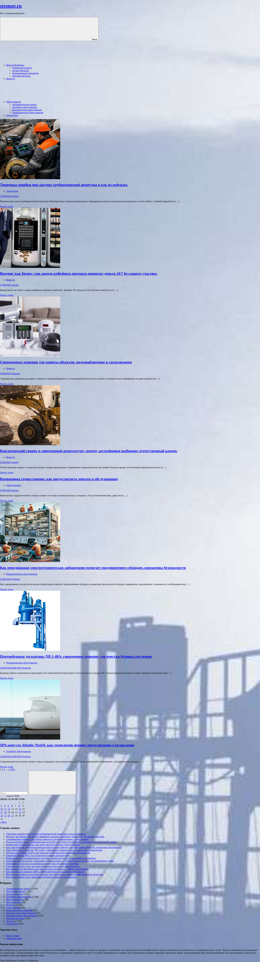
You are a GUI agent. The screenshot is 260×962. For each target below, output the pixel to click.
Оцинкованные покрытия (25, 73)
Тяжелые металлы (21, 76)
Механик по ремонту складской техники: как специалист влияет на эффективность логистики (54, 874)
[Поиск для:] (14, 793)
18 (5, 812)
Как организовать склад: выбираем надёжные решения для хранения (41, 877)
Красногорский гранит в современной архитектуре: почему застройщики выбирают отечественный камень (88, 451)
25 (5, 815)
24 (1, 815)
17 (1, 812)
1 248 (11, 769)
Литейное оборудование (24, 107)
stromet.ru (11, 6)
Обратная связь (14, 938)
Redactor (15, 373)
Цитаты (10, 921)
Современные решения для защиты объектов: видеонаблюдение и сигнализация (66, 362)
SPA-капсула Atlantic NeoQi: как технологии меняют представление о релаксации (67, 745)
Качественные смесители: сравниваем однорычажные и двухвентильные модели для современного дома (60, 861)
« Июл (3, 822)
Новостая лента (14, 902)
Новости (10, 78)
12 (9, 809)
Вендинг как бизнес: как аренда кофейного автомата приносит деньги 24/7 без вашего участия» (78, 273)
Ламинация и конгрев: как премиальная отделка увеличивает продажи (42, 863)
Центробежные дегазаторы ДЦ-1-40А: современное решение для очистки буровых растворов (76, 656)
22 (20, 812)
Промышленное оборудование (27, 112)
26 (9, 815)
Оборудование (13, 101)
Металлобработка (15, 65)
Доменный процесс (22, 68)
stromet (14, 196)
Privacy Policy (13, 935)
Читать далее (6, 206)
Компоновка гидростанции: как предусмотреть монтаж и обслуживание (59, 479)
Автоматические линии (24, 104)
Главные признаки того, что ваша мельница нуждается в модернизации (43, 866)
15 (20, 809)
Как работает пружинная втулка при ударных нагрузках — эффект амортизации (47, 869)
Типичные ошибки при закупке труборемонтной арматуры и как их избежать (64, 185)
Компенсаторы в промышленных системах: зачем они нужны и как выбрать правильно (51, 858)
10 (1, 809)
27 (12, 815)
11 (5, 809)
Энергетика (12, 115)
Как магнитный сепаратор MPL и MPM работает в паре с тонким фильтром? (45, 871)
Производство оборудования (27, 110)
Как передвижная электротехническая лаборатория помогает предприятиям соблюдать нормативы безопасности (93, 568)
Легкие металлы (20, 70)
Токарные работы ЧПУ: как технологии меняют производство (38, 855)
